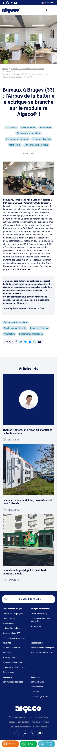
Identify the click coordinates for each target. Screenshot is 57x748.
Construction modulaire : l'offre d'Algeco (27, 69)
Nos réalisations (37, 643)
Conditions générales (39, 696)
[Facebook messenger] (30, 341)
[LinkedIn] (20, 341)
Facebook (4, 3)
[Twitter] (25, 341)
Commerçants (8, 672)
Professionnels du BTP (12, 648)
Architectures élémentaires (14, 638)
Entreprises (7, 653)
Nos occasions (37, 687)
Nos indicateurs (9, 623)
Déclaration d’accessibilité (20, 727)
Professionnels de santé (12, 662)
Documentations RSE (11, 633)
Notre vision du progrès (12, 609)
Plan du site (36, 722)
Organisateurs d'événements (14, 667)
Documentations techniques (42, 648)
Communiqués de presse (13, 682)
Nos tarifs (35, 692)
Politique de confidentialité (19, 722)
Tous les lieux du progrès (13, 614)
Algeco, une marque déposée (20, 717)
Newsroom (10, 71)
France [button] (48, 2)
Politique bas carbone (11, 628)
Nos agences (36, 626)
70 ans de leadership (39, 614)
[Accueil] (28, 709)
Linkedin (12, 3)
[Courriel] (39, 341)
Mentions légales (41, 717)
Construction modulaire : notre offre (41, 619)
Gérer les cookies (40, 727)
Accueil (5, 69)
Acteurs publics (9, 657)
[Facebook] (16, 341)
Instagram (8, 3)
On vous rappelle (30, 599)
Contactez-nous (37, 682)
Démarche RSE (9, 618)
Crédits (46, 722)
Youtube (15, 3)
